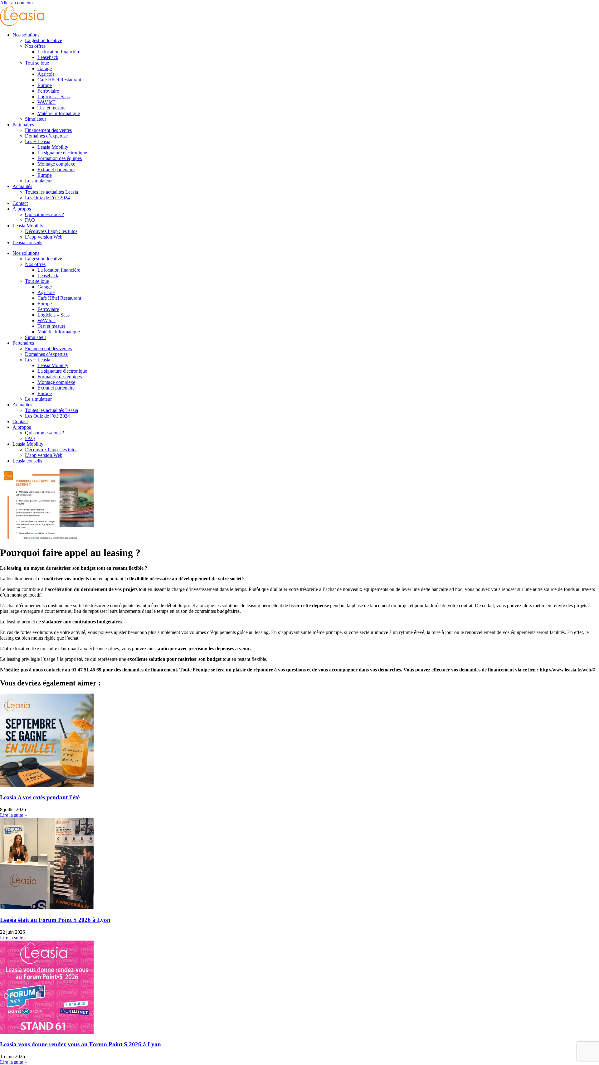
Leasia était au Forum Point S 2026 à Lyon (55, 920)
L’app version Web (43, 237)
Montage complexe (56, 164)
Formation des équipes (59, 158)
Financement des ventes (48, 130)
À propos (21, 208)
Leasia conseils (27, 242)
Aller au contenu (16, 2)
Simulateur (35, 119)
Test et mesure (51, 107)
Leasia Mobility (52, 147)
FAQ (30, 220)
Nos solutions (25, 34)
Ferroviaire (48, 91)
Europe (44, 85)
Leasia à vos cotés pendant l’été (40, 797)
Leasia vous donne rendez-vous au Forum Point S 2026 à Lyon (80, 1044)
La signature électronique (62, 152)
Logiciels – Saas (53, 96)
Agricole (46, 74)
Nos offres (35, 46)
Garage (44, 68)
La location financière (58, 51)
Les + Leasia (37, 141)
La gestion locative (43, 40)
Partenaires (23, 124)
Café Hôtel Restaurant (59, 79)
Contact (20, 203)
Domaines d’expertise (46, 135)
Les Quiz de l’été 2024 (47, 197)
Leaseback (47, 57)
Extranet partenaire (56, 169)
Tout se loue (37, 62)
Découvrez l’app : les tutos (51, 231)
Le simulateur (38, 180)
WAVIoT (46, 102)
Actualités (22, 186)
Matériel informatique (58, 113)
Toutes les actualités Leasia (51, 192)
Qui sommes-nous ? (44, 214)
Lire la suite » (13, 815)
